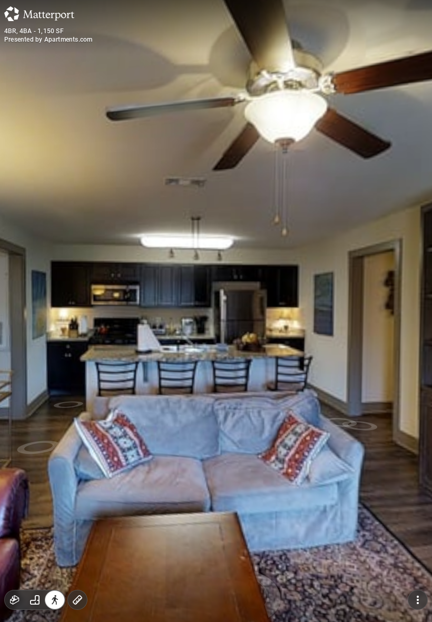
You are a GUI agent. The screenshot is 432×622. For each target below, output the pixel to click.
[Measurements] (77, 600)
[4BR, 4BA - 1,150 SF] (216, 311)
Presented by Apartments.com (48, 39)
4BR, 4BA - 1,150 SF (34, 31)
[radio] (15, 599)
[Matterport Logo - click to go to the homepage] (39, 13)
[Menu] (418, 600)
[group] (34, 600)
